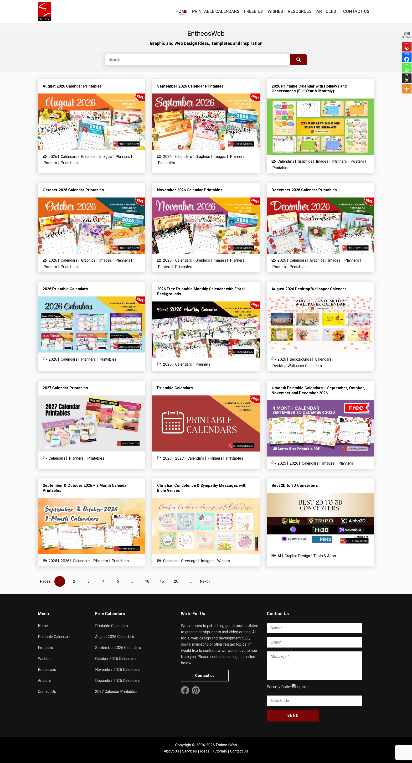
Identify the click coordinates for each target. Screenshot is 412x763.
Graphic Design (297, 556)
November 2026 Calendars (117, 669)
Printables (69, 163)
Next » (205, 581)
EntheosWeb (226, 745)
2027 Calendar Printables (116, 691)
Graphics (88, 156)
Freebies (253, 11)
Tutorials (220, 751)
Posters (50, 163)
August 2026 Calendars (114, 636)
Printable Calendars (215, 11)
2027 (179, 458)
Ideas (205, 751)
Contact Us (356, 11)
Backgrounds (300, 359)
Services (189, 751)
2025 (282, 463)
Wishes (275, 11)
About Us (171, 751)
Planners (122, 156)
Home (181, 11)
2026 (53, 156)
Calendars (69, 156)
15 (162, 581)
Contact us (205, 675)
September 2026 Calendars (118, 647)
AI (279, 556)
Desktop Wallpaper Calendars (297, 365)
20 (176, 581)
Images (105, 156)
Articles (326, 11)
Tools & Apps (325, 556)
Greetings (189, 561)
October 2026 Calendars (115, 658)
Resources (300, 11)
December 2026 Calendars (117, 680)
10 (147, 581)
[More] (407, 88)
